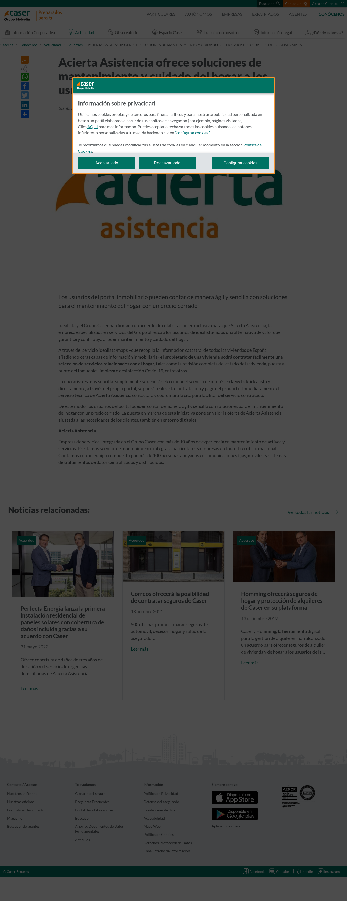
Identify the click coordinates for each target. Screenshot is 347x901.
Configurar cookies (240, 163)
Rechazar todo (167, 163)
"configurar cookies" (193, 132)
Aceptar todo (106, 163)
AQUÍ (92, 126)
